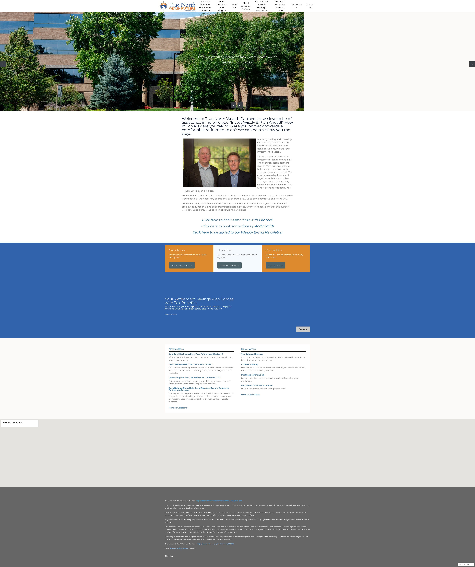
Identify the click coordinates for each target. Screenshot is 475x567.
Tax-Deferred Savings (252, 354)
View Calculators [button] (181, 265)
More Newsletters (178, 408)
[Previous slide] (3, 64)
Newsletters (176, 349)
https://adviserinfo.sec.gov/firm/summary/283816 (215, 544)
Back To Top (464, 564)
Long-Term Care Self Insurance (257, 385)
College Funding (249, 364)
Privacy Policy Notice (179, 548)
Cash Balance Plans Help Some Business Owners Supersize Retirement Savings (199, 389)
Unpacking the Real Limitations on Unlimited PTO (194, 378)
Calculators (248, 349)
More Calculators (250, 395)
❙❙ (240, 105)
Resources (296, 4)
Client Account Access (245, 6)
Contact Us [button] (274, 265)
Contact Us (310, 6)
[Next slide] (472, 64)
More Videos (171, 314)
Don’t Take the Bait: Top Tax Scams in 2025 (190, 364)
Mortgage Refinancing (252, 375)
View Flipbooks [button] (228, 265)
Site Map (169, 556)
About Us (234, 6)
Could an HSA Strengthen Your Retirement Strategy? (196, 354)
